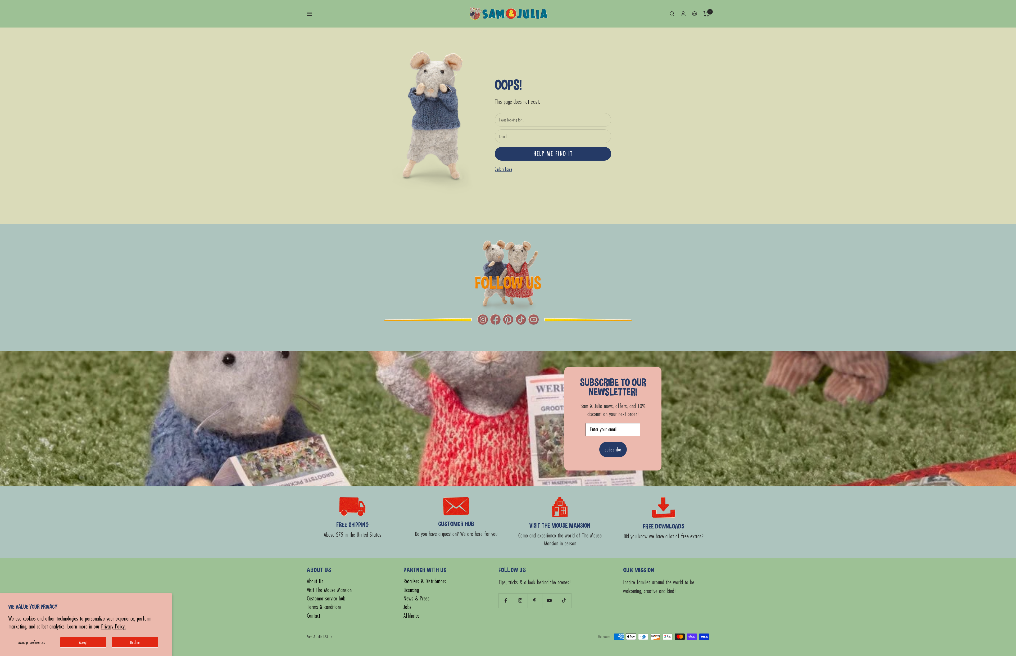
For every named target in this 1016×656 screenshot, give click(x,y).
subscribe (613, 449)
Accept (83, 642)
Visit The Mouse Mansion (329, 590)
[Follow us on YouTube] (549, 600)
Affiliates (411, 615)
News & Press (416, 598)
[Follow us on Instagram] (520, 600)
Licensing (411, 590)
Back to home (503, 169)
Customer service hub (326, 598)
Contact (313, 615)
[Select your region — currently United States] (694, 13)
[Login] (683, 13)
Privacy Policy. (113, 626)
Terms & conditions (324, 607)
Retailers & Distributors (424, 581)
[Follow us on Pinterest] (535, 600)
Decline (135, 642)
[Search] (672, 13)
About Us (315, 581)
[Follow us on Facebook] (505, 600)
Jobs (407, 607)
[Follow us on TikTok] (564, 600)
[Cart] (706, 13)
